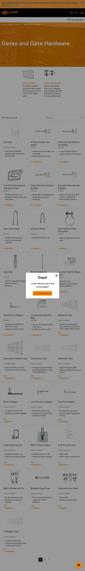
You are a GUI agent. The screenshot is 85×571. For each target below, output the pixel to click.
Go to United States (42, 293)
